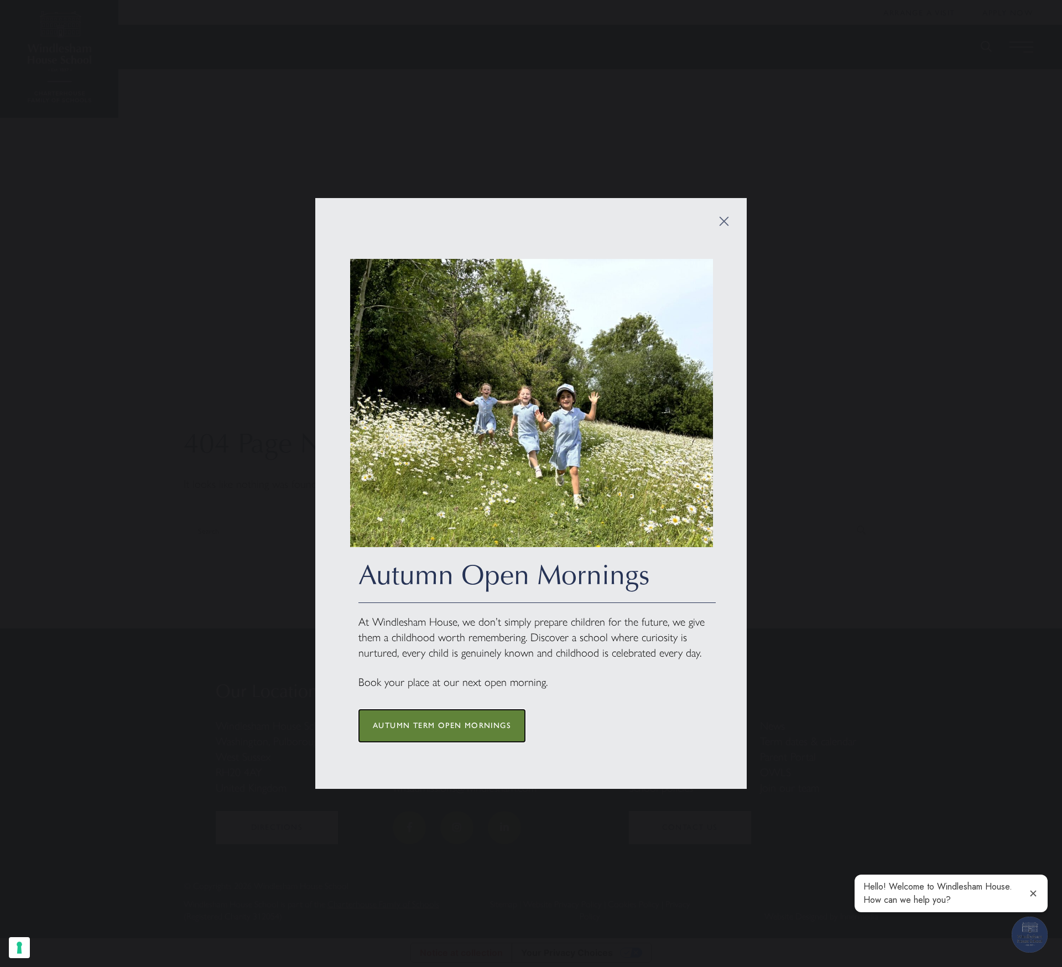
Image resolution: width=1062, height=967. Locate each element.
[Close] (724, 221)
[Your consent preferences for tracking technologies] (19, 947)
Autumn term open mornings (442, 725)
